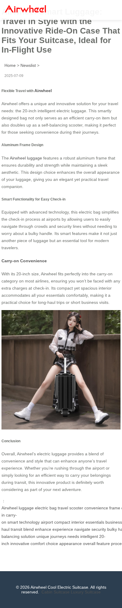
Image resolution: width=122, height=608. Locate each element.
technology (29, 522)
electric (41, 508)
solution (28, 536)
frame (114, 508)
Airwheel (43, 90)
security (99, 529)
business (113, 522)
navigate (82, 529)
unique (42, 536)
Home (10, 65)
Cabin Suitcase (55, 592)
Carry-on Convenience (24, 260)
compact (62, 522)
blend (28, 529)
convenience (96, 508)
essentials (95, 522)
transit (16, 529)
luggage (26, 508)
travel (63, 508)
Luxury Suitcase (86, 592)
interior (77, 522)
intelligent (89, 536)
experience (62, 529)
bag (53, 508)
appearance (70, 543)
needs (73, 536)
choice (52, 543)
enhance (43, 529)
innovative (19, 543)
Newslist (28, 65)
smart (12, 522)
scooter (76, 508)
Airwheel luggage (26, 158)
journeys (58, 536)
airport (47, 522)
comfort (37, 543)
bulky (112, 529)
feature (103, 543)
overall (89, 543)
